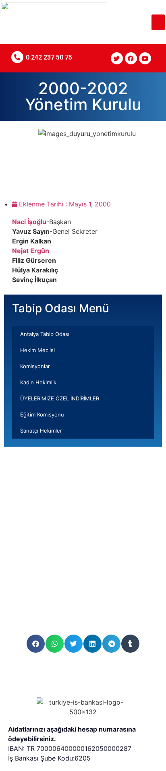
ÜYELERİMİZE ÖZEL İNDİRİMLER (59, 398)
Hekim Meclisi (37, 350)
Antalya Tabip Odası (44, 334)
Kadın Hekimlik (38, 382)
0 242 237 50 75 (49, 57)
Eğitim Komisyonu (42, 414)
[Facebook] (131, 58)
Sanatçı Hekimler (41, 430)
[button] (158, 22)
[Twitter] (117, 58)
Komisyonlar (35, 366)
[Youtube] (145, 58)
